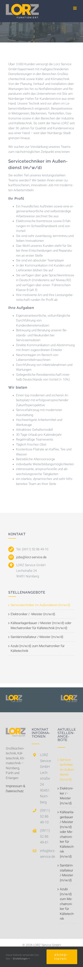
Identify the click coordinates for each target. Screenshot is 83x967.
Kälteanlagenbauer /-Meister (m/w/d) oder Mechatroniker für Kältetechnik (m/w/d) (67, 834)
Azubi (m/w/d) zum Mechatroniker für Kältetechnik (67, 903)
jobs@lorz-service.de (31, 557)
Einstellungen (20, 958)
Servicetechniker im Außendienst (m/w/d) (40, 605)
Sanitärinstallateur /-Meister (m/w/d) (37, 637)
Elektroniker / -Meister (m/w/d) (33, 614)
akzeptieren (61, 957)
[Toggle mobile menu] (75, 8)
